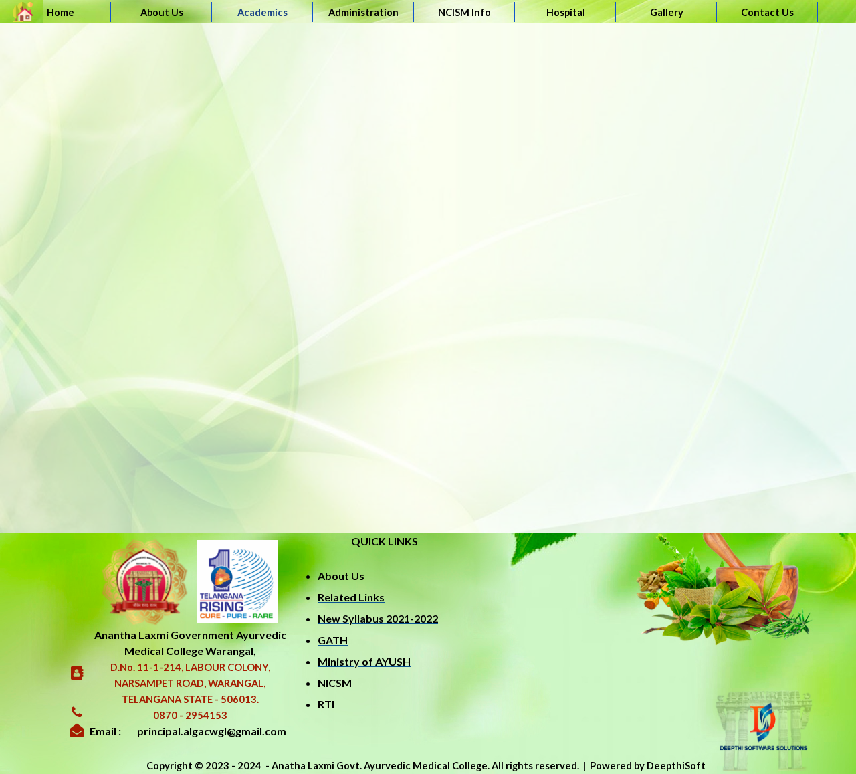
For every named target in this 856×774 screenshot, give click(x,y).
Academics (262, 12)
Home (60, 12)
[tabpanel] (384, 624)
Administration (363, 12)
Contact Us (767, 12)
